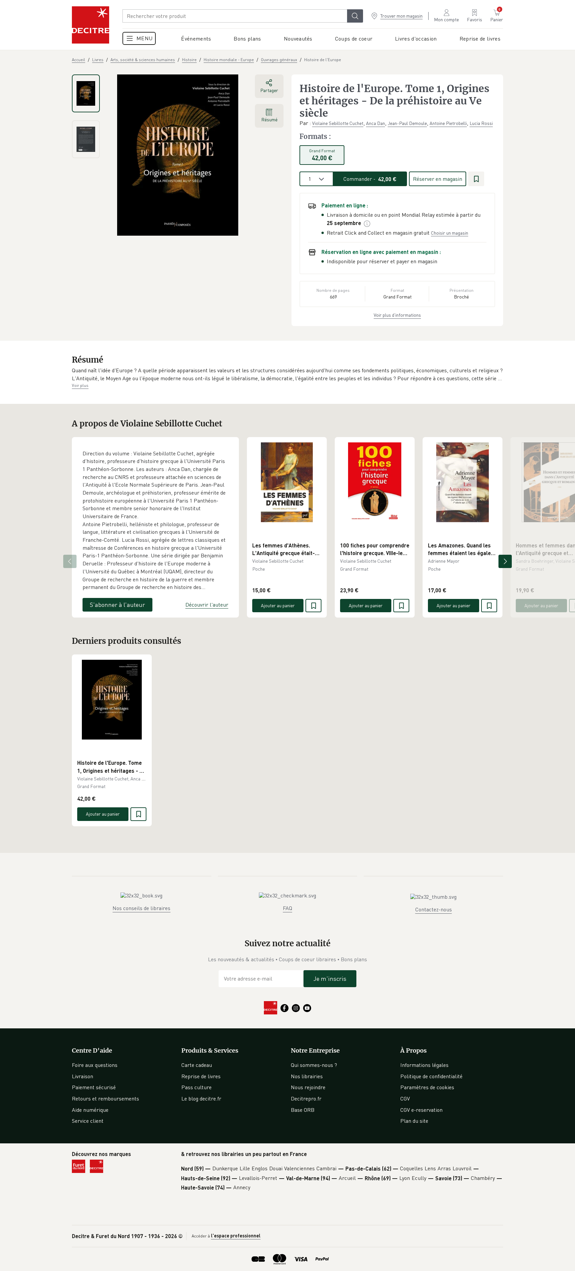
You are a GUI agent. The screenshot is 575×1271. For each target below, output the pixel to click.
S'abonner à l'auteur (117, 604)
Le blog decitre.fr (201, 1098)
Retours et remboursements (105, 1098)
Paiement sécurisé (94, 1087)
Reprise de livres (201, 1076)
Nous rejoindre (308, 1087)
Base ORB (302, 1109)
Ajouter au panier (278, 605)
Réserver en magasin (437, 178)
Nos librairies (307, 1076)
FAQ (287, 908)
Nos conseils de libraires (141, 908)
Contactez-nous (433, 909)
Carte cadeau (196, 1065)
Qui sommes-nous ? (314, 1065)
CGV (405, 1098)
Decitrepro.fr (306, 1098)
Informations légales (424, 1065)
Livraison (82, 1076)
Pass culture (196, 1087)
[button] (287, 374)
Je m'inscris (329, 978)
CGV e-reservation (421, 1109)
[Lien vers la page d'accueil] (90, 25)
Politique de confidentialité (431, 1076)
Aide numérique (90, 1109)
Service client (87, 1120)
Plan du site (414, 1120)
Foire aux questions (94, 1065)
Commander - (370, 178)
